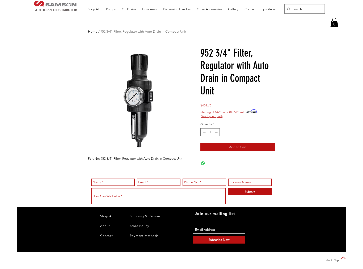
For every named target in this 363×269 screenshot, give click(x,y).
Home (92, 31)
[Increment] (216, 132)
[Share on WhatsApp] (203, 163)
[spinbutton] (210, 132)
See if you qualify (212, 116)
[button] (111, 9)
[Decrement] (203, 132)
